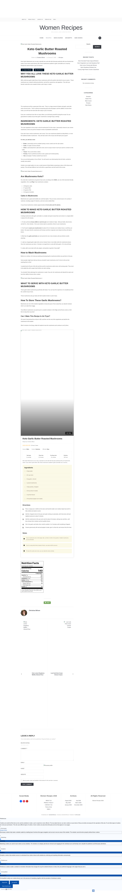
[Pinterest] (27, 801)
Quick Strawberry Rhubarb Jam (88, 67)
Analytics (3, 848)
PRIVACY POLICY (31, 19)
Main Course (58, 38)
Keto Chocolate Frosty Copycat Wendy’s (88, 60)
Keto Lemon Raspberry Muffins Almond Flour (38, 674)
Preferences (4, 860)
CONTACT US (40, 19)
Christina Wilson (41, 57)
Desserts (68, 38)
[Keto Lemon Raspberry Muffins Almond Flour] (27, 673)
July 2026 (78, 800)
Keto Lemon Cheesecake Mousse (88, 65)
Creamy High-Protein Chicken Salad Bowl (88, 69)
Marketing (3, 837)
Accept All (14, 882)
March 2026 (78, 802)
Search (88, 44)
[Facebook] (20, 801)
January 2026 (68, 804)
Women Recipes (61, 27)
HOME (41, 38)
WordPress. (52, 814)
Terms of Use (48, 19)
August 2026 (68, 800)
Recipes (48, 38)
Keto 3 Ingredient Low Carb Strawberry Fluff (88, 63)
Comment (24, 748)
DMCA (54, 19)
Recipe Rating (25, 743)
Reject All (4, 882)
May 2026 (68, 802)
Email (23, 762)
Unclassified (4, 871)
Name (23, 768)
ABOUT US (24, 19)
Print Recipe (40, 69)
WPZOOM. (78, 814)
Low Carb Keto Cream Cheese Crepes (57, 674)
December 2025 (78, 804)
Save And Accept (6, 886)
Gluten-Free (88, 98)
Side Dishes (78, 38)
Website (23, 774)
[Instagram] (23, 801)
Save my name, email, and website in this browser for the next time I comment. (40, 780)
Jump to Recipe (27, 69)
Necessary (3, 828)
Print (48, 602)
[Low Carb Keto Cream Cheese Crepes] (67, 673)
